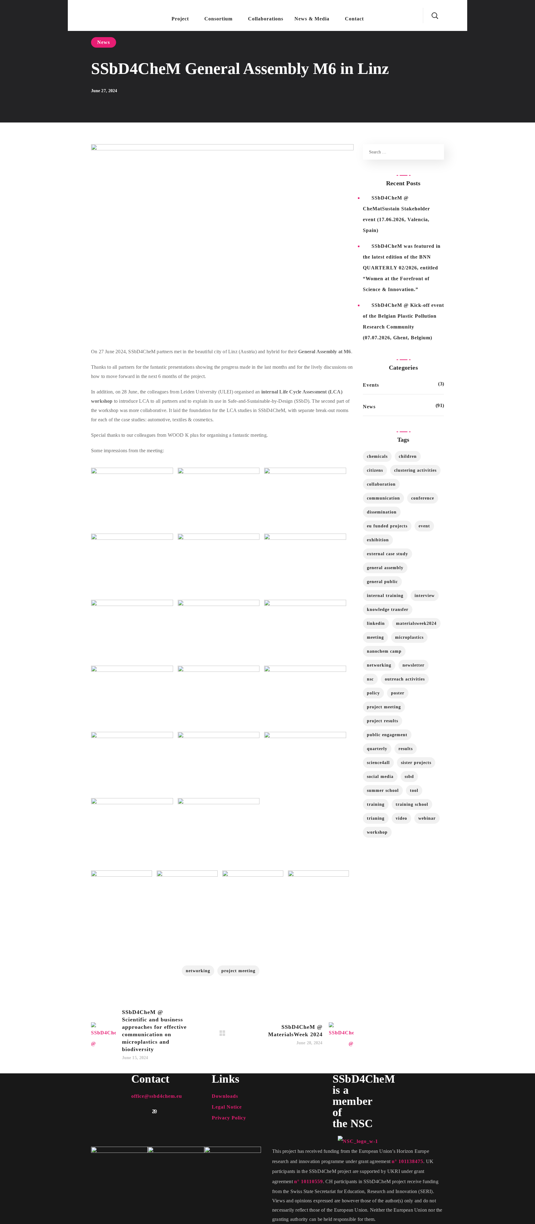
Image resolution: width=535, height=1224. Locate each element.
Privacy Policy (229, 1117)
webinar (427, 818)
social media (380, 776)
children (408, 456)
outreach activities (405, 679)
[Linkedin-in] (133, 1111)
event (424, 526)
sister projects (416, 762)
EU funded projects (387, 526)
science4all (378, 762)
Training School (412, 804)
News (103, 42)
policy (373, 693)
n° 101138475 (407, 1161)
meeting (375, 637)
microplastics (409, 637)
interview (425, 595)
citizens (375, 470)
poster (397, 693)
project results (382, 721)
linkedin (376, 623)
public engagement (387, 734)
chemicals (377, 456)
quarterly (377, 748)
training (376, 804)
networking (198, 970)
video (401, 818)
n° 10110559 (308, 1181)
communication (383, 498)
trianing (376, 818)
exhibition (378, 540)
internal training (385, 595)
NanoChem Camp (384, 651)
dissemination (382, 512)
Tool (414, 790)
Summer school (383, 790)
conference (422, 498)
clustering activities (415, 470)
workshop (377, 832)
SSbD (409, 776)
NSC (370, 679)
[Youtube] (143, 1111)
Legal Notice (227, 1107)
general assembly (385, 567)
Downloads (225, 1096)
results (405, 748)
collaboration (381, 484)
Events (371, 385)
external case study (387, 554)
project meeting (238, 970)
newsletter (413, 665)
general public (382, 581)
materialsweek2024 (416, 623)
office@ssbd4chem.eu (156, 1096)
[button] (435, 15)
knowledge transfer (387, 609)
